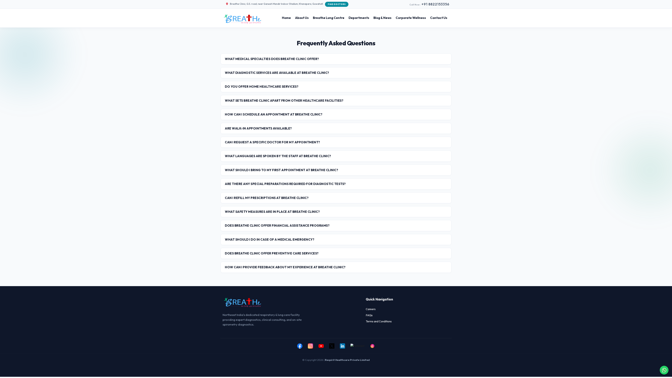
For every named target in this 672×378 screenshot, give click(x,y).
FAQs (369, 315)
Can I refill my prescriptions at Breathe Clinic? (267, 198)
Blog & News (382, 18)
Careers (371, 309)
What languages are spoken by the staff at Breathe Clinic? (278, 156)
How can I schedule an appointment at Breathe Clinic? (273, 114)
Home (286, 18)
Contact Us (438, 18)
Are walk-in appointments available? (258, 128)
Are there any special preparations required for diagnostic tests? (285, 184)
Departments (359, 18)
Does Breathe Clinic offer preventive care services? (272, 253)
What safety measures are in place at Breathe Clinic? (272, 212)
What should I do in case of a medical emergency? (269, 239)
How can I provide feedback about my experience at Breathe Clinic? (285, 267)
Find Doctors (337, 4)
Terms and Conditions (379, 321)
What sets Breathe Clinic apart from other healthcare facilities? (284, 101)
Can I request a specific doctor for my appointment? (272, 142)
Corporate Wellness (411, 18)
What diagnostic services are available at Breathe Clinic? (277, 73)
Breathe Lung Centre (328, 18)
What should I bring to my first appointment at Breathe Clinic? (281, 170)
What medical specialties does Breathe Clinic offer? (272, 59)
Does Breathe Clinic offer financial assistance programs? (277, 225)
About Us (302, 18)
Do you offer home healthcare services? (261, 87)
